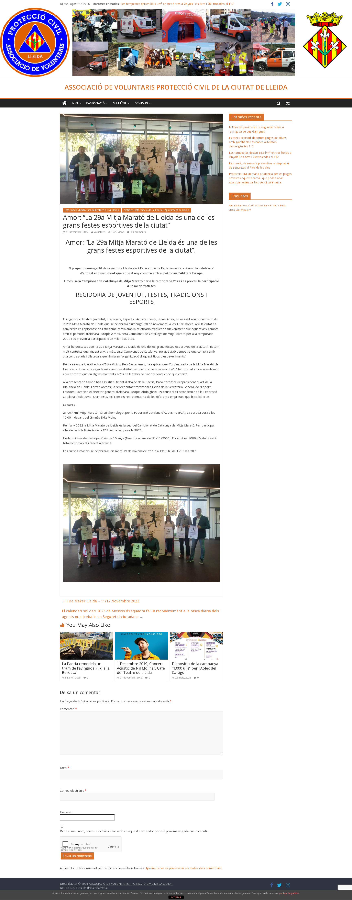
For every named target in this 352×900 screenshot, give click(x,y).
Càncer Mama (271, 205)
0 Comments (138, 232)
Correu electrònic (73, 790)
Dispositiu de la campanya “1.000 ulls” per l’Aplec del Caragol (195, 668)
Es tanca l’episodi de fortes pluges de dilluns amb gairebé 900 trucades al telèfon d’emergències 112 (258, 142)
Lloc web (66, 812)
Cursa (260, 205)
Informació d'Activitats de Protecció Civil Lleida (92, 210)
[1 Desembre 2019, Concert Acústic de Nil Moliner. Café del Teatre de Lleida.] (141, 634)
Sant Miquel (242, 209)
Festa (283, 205)
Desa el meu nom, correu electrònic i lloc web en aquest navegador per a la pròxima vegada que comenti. (133, 831)
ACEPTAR (176, 897)
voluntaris (99, 232)
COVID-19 (141, 103)
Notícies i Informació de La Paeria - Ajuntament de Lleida (156, 210)
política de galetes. (289, 893)
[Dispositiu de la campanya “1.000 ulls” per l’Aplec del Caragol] (196, 634)
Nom (64, 767)
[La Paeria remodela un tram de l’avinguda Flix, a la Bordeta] (86, 634)
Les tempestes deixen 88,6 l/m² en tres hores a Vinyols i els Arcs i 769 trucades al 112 (177, 4)
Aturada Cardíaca (238, 205)
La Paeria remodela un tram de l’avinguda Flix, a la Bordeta (86, 668)
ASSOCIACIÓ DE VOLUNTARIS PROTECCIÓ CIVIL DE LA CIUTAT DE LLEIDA (176, 87)
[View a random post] (287, 103)
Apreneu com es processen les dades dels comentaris (183, 868)
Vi (250, 209)
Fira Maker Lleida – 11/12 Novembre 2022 (100, 601)
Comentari (68, 709)
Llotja (232, 209)
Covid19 (252, 205)
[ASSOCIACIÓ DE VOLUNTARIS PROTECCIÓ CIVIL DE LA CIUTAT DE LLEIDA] (176, 10)
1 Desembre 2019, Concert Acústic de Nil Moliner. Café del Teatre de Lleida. (141, 668)
